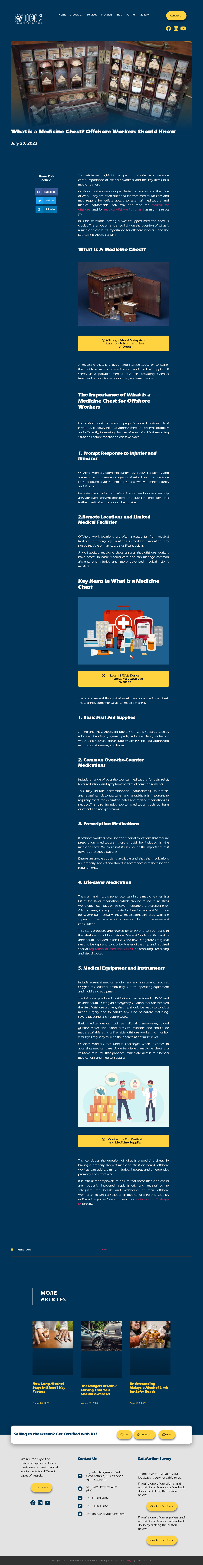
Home (62, 14)
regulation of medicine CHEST (111, 949)
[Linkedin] (177, 29)
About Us (76, 14)
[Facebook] (169, 29)
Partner (131, 14)
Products (106, 14)
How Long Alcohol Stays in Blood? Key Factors (49, 1387)
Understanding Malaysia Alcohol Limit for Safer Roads (149, 1387)
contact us (142, 1199)
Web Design (126, 1560)
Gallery (144, 14)
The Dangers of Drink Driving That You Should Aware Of (99, 1390)
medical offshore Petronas (122, 209)
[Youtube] (184, 29)
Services (92, 14)
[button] (46, 191)
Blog (119, 14)
